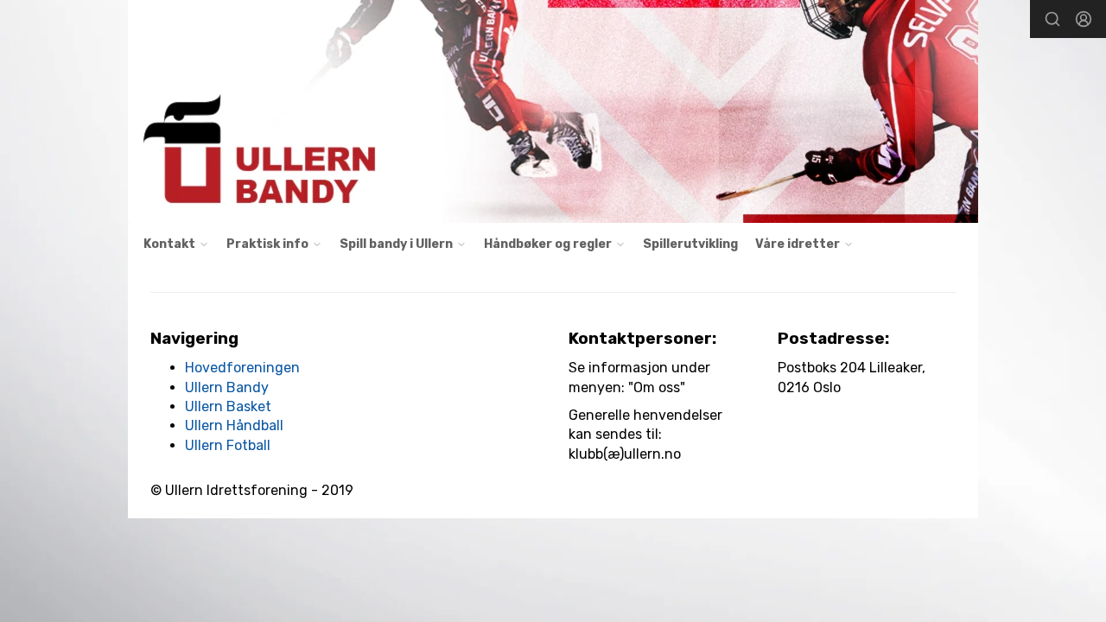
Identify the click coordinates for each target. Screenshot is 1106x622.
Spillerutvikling (690, 244)
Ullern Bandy (227, 387)
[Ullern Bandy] (553, 111)
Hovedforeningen (242, 367)
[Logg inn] (1083, 19)
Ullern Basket (228, 406)
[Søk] (1052, 19)
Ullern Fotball (227, 445)
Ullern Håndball (234, 425)
